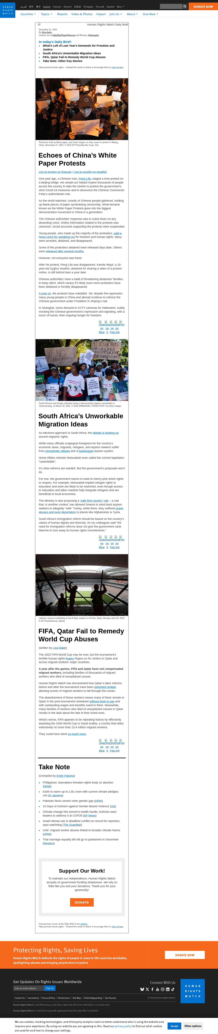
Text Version (110, 997)
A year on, (45, 293)
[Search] (184, 6)
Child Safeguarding (93, 997)
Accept (174, 1026)
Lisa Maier (59, 648)
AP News (90, 815)
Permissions (64, 997)
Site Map (77, 997)
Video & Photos (82, 14)
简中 (31, 6)
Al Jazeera (55, 795)
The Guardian (72, 824)
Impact (101, 14)
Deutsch (68, 6)
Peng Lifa (85, 178)
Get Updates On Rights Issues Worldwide (47, 981)
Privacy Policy (48, 997)
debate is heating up (106, 432)
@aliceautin (93, 35)
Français (57, 6)
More (121, 6)
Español (110, 6)
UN (113, 806)
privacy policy (123, 1026)
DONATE (82, 902)
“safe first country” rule (94, 500)
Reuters (49, 843)
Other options (193, 1026)
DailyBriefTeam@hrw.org (64, 35)
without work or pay (102, 701)
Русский (100, 6)
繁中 (38, 6)
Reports (62, 14)
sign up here (117, 67)
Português (88, 6)
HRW (47, 786)
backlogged (86, 451)
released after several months (65, 251)
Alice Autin (47, 32)
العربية (23, 6)
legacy (70, 658)
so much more (77, 734)
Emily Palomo (65, 775)
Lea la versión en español (90, 172)
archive (83, 924)
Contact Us (20, 997)
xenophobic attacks (57, 451)
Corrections (33, 997)
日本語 (77, 6)
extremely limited (105, 687)
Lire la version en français (55, 172)
